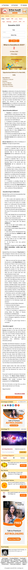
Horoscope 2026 (5, 561)
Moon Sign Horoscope (7, 559)
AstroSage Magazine (8, 455)
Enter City (13, 35)
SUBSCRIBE (23, 429)
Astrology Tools (15, 561)
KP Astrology (17, 559)
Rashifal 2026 (23, 561)
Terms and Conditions (15, 564)
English (5, 458)
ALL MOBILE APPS (22, 401)
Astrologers (5, 558)
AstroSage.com (20, 568)
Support (24, 564)
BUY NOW (23, 465)
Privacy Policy (5, 564)
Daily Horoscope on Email (21, 449)
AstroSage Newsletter (7, 449)
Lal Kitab (24, 559)
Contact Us (18, 562)
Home (2, 16)
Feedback (3, 562)
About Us (25, 562)
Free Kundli (23, 558)
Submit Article (10, 562)
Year (13, 30)
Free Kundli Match (14, 558)
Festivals (14, 5)
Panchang (5, 5)
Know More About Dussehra (14, 397)
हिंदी (14, 458)
